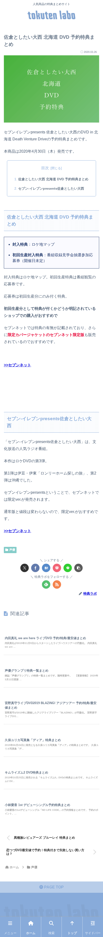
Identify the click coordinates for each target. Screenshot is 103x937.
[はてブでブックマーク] (46, 568)
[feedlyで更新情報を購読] (46, 584)
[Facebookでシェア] (35, 568)
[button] (78, 568)
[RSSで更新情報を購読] (57, 584)
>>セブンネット (17, 365)
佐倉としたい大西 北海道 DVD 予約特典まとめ (53, 179)
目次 (45, 168)
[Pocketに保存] (57, 568)
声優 (12, 549)
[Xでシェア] (24, 568)
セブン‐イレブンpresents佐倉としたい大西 (51, 188)
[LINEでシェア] (67, 568)
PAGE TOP (53, 887)
